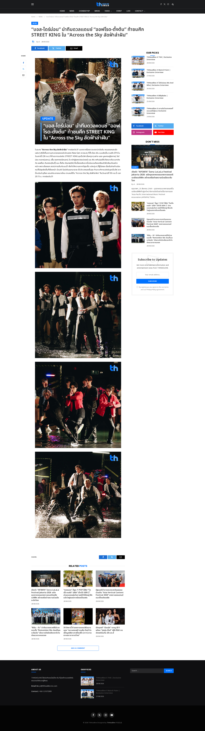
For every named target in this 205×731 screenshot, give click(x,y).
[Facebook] (23, 62)
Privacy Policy (151, 290)
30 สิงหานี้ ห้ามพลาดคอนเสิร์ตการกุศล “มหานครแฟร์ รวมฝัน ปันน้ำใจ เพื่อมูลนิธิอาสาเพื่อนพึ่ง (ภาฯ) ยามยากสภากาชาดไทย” (77, 631)
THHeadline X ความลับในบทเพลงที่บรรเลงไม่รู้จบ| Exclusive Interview (160, 111)
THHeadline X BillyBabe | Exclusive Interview (157, 97)
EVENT (119, 11)
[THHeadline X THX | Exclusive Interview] (137, 60)
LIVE (128, 11)
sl (39, 42)
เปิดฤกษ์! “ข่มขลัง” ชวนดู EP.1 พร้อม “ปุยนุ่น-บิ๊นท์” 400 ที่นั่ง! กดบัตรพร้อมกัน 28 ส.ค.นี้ (109, 630)
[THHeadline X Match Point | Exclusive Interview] (137, 73)
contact (139, 11)
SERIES (97, 11)
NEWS (72, 11)
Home (62, 11)
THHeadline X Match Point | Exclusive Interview (158, 71)
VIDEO (107, 11)
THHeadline (111, 722)
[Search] (172, 4)
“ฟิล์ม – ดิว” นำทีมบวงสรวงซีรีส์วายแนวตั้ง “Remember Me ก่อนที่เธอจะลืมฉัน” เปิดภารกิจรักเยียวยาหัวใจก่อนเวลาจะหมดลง (45, 631)
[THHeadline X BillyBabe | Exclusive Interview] (137, 98)
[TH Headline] (102, 4)
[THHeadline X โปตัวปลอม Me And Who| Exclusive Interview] (137, 86)
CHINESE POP (84, 11)
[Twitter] (23, 69)
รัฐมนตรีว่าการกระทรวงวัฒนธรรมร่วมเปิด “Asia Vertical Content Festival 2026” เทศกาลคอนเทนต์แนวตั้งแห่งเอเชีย (109, 594)
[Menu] (32, 4)
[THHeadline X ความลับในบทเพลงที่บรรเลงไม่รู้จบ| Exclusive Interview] (137, 111)
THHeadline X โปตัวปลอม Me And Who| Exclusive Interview (160, 84)
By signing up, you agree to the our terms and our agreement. (154, 288)
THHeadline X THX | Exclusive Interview (159, 58)
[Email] (23, 75)
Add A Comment (78, 648)
